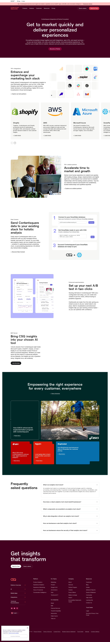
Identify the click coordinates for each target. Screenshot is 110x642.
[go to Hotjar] (23, 1)
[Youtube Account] (14, 608)
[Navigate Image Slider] (15, 143)
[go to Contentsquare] (13, 1)
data (74, 490)
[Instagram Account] (17, 608)
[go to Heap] (18, 1)
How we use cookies (14, 633)
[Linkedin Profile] (12, 608)
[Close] (27, 628)
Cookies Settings (95, 631)
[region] (15, 633)
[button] (51, 95)
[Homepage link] (13, 579)
